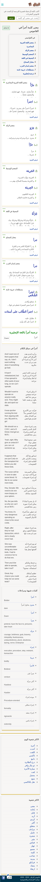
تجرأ (32, 621)
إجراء (32, 647)
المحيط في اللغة (28, 58)
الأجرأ (32, 666)
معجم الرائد (29, 50)
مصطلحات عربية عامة (25, 70)
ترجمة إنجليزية (28, 74)
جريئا (32, 658)
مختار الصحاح (29, 62)
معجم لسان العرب (27, 66)
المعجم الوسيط (28, 54)
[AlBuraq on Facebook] (3, 879)
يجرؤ (32, 605)
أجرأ (32, 597)
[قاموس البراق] (34, 4)
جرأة (32, 631)
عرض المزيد (34, 117)
